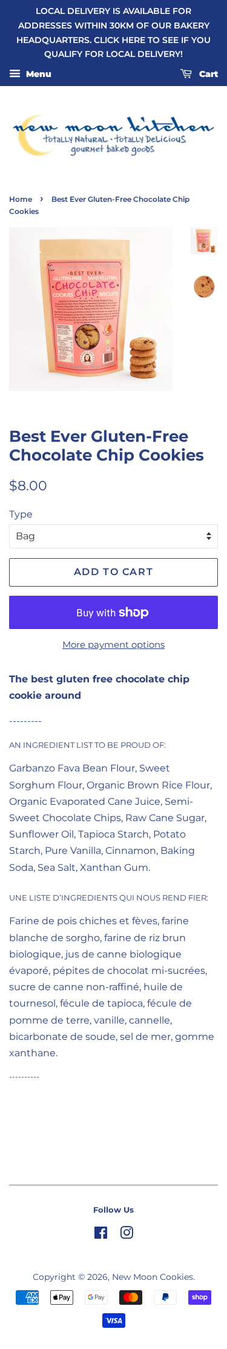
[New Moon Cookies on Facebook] (101, 1235)
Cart (207, 74)
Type (21, 514)
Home (20, 199)
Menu (37, 74)
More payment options (113, 644)
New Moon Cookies (152, 1277)
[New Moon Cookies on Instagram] (126, 1235)
